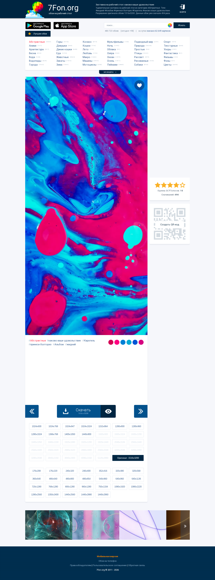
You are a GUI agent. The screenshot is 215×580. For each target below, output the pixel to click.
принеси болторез (40, 344)
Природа (139, 45)
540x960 (103, 479)
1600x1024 (119, 434)
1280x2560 (36, 494)
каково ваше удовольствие (65, 340)
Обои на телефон (108, 561)
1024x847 (70, 426)
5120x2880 (103, 458)
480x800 (70, 479)
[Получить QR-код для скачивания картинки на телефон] (169, 224)
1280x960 (136, 426)
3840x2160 (53, 458)
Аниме (32, 45)
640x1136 (136, 479)
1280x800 (119, 426)
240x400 (86, 471)
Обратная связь (136, 565)
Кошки (86, 45)
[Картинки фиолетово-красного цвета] (116, 342)
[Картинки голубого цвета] (129, 342)
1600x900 (103, 434)
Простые (139, 49)
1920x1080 (69, 442)
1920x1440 (103, 442)
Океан (110, 57)
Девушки (61, 45)
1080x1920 (119, 486)
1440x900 (86, 434)
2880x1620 (69, 450)
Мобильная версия (107, 556)
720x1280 (36, 486)
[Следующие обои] (140, 411)
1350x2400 (53, 494)
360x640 (36, 479)
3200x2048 (119, 450)
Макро (86, 57)
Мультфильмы (115, 41)
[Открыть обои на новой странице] (108, 411)
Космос (87, 41)
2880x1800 (86, 450)
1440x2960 (103, 494)
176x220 (53, 471)
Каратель (89, 340)
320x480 (120, 471)
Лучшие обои (40, 33)
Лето (86, 49)
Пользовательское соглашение (110, 565)
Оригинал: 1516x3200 (128, 458)
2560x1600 (36, 450)
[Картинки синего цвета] (135, 342)
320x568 (136, 471)
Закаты (60, 60)
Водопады (35, 60)
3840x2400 (69, 458)
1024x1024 (86, 426)
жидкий (71, 344)
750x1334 (103, 486)
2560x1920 (53, 450)
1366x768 (53, 434)
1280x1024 (36, 434)
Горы (59, 41)
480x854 (86, 479)
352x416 (103, 471)
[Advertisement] (169, 127)
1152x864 (103, 426)
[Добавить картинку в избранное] (139, 85)
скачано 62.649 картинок (158, 31)
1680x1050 (36, 442)
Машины (87, 60)
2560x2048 (103, 450)
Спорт (167, 41)
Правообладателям (80, 565)
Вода (32, 57)
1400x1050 (69, 434)
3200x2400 (136, 450)
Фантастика (171, 53)
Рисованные (141, 60)
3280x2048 (36, 458)
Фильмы (168, 57)
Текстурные (171, 45)
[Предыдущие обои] (32, 411)
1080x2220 (136, 486)
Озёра (110, 53)
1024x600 (36, 426)
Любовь (87, 53)
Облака (111, 49)
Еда (58, 53)
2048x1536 (119, 442)
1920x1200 (86, 442)
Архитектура (36, 49)
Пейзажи (112, 64)
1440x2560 (69, 494)
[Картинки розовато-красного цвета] (110, 342)
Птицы (138, 53)
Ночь (110, 45)
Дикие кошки (64, 49)
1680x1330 (53, 442)
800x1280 (70, 486)
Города (33, 64)
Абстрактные (37, 41)
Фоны (167, 60)
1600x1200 (136, 434)
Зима (59, 64)
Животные (62, 57)
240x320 (70, 471)
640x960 (120, 479)
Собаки (138, 64)
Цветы (167, 64)
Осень (110, 60)
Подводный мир (143, 41)
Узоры (167, 49)
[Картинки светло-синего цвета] (122, 342)
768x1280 (53, 486)
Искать (181, 25)
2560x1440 (136, 442)
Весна (32, 53)
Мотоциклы (89, 64)
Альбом (59, 344)
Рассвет (139, 57)
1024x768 (53, 426)
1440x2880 (86, 494)
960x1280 (86, 486)
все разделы (110, 72)
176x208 (36, 471)
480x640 (53, 479)
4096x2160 (86, 458)
